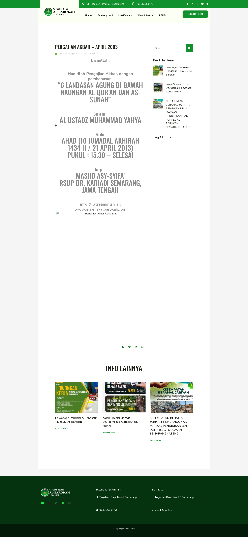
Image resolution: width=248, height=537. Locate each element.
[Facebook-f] (187, 4)
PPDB (162, 15)
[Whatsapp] (197, 4)
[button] (195, 14)
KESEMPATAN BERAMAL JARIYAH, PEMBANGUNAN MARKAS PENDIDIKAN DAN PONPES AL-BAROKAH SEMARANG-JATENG (169, 426)
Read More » (61, 429)
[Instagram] (192, 4)
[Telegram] (208, 4)
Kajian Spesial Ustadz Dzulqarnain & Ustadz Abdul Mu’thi (178, 87)
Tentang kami (105, 15)
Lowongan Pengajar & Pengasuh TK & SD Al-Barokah (179, 70)
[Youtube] (203, 4)
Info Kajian (124, 15)
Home (88, 15)
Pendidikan (144, 15)
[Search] (189, 48)
